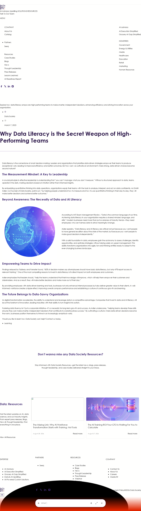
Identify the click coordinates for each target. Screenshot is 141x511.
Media (122, 52)
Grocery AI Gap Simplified (130, 34)
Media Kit (114, 477)
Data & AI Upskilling (12, 477)
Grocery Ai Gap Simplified (15, 474)
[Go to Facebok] (1, 86)
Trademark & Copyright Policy (111, 490)
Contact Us (114, 469)
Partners (7, 42)
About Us (8, 31)
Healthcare (124, 55)
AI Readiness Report (12, 79)
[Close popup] (2, 495)
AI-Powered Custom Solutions (16, 479)
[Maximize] (96, 503)
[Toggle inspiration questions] (38, 503)
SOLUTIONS (22, 11)
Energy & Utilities (126, 48)
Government (124, 45)
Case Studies (9, 58)
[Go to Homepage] (2, 491)
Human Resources (126, 69)
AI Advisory (4, 11)
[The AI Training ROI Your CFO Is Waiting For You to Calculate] (112, 399)
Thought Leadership (12, 68)
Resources (8, 54)
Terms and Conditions (90, 490)
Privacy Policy (63, 490)
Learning (8, 323)
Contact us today (53, 319)
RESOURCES (32, 11)
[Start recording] (91, 503)
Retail (121, 62)
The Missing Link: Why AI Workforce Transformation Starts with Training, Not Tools (55, 426)
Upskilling (13, 11)
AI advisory (123, 27)
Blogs (6, 61)
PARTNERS (39, 457)
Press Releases (10, 72)
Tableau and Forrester (28, 269)
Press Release (80, 476)
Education (123, 59)
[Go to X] (5, 86)
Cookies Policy (75, 490)
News (6, 65)
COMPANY (9, 27)
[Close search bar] (101, 503)
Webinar (78, 478)
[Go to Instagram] (12, 86)
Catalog (7, 34)
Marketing (123, 66)
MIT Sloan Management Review (86, 215)
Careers (113, 474)
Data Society (9, 116)
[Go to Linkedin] (9, 86)
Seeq (6, 46)
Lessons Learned (11, 75)
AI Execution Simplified (128, 31)
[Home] (18, 7)
